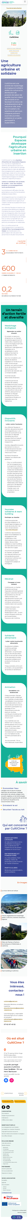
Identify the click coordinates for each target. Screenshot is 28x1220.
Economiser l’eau (10, 788)
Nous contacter (20, 1101)
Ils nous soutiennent (7, 1170)
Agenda (4, 1182)
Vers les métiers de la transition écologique (13, 1133)
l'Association (6, 1111)
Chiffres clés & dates (7, 1120)
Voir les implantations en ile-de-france (14, 763)
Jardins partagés (6, 1159)
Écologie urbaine (8, 1141)
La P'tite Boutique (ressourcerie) (10, 1162)
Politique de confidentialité (19, 1210)
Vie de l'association (8, 1178)
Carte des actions (6, 1143)
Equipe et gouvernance (8, 1115)
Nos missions (5, 1113)
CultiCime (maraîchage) (8, 1150)
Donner (4, 1188)
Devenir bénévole (6, 1190)
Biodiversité (5, 1147)
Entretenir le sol (10, 805)
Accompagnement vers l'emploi (10, 1127)
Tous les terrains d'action (14, 8)
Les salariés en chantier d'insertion (11, 1129)
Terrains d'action (6, 1145)
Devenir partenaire (7, 1168)
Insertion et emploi (8, 1125)
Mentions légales (22, 1212)
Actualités (4, 1180)
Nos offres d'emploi (7, 1135)
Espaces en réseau (7, 1173)
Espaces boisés (6, 1155)
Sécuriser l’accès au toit (13, 809)
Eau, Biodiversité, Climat (8, 1152)
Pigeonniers (5, 1163)
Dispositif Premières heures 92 (10, 1131)
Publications (6, 1101)
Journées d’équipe (11, 529)
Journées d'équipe (7, 1160)
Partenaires (6, 1166)
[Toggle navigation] (25, 1)
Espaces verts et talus (7, 1157)
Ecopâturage (6, 1154)
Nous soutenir (5, 1184)
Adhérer (5, 1186)
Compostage (5, 1149)
